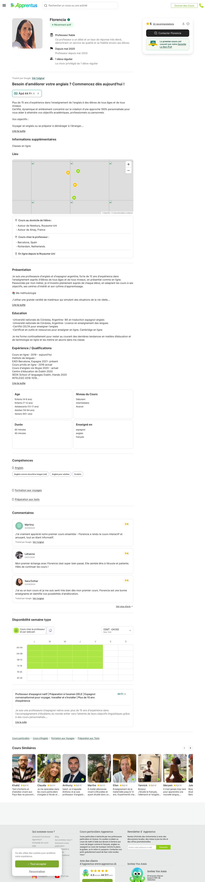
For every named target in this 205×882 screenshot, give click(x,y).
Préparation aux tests (27, 499)
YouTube (65, 876)
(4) (27, 785)
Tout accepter (38, 863)
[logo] (25, 5)
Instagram (42, 876)
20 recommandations (163, 24)
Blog (57, 837)
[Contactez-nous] (201, 5)
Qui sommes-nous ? (63, 840)
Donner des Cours (184, 5)
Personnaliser (37, 871)
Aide (34, 846)
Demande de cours (40, 843)
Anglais (19, 467)
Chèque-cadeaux (62, 855)
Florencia (58, 19)
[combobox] (80, 5)
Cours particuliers (20, 738)
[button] (188, 24)
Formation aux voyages (28, 490)
